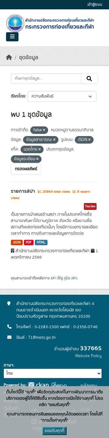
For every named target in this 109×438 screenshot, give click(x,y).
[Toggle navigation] (12, 36)
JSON (17, 242)
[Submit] (89, 78)
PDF (28, 242)
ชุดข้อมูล (28, 58)
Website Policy (88, 356)
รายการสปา (23, 191)
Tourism (90, 206)
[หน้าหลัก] (9, 58)
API (53, 278)
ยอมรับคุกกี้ (54, 431)
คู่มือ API (70, 278)
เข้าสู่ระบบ (95, 5)
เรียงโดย (18, 96)
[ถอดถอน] (44, 130)
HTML (41, 242)
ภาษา (8, 365)
